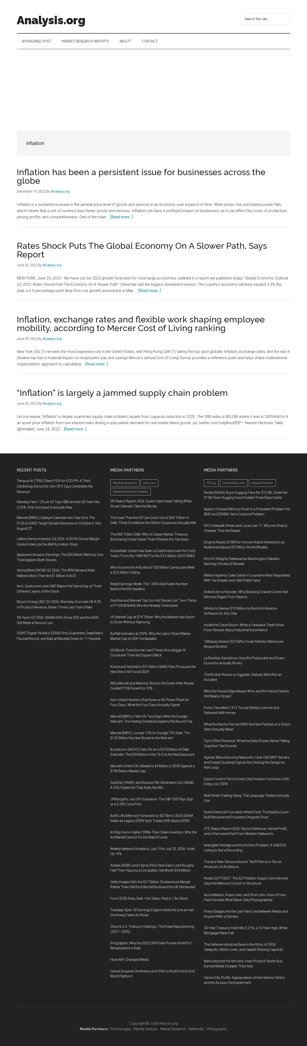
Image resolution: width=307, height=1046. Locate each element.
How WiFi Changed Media (129, 960)
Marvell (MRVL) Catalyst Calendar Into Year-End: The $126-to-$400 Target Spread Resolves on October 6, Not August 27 (59, 523)
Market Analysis (146, 1029)
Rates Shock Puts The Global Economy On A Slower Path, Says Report (142, 250)
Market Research (173, 1029)
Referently (196, 1029)
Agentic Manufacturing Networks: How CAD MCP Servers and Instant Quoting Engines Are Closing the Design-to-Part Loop (246, 762)
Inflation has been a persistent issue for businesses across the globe (141, 176)
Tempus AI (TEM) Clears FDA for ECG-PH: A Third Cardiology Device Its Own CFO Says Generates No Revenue (55, 486)
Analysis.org (51, 20)
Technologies (120, 1029)
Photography (217, 1029)
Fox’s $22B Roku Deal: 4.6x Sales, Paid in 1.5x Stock (149, 898)
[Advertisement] (153, 85)
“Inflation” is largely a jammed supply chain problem (122, 393)
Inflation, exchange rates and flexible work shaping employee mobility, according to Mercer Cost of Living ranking (141, 323)
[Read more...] (121, 217)
